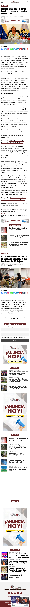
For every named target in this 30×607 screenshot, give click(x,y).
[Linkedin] (17, 49)
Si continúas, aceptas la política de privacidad (14, 337)
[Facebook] (2, 49)
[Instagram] (8, 49)
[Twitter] (5, 49)
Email (2, 332)
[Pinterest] (20, 49)
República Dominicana (17, 170)
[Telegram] (14, 49)
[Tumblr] (23, 49)
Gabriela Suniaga (10, 265)
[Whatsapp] (11, 49)
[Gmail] (26, 49)
